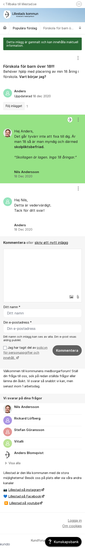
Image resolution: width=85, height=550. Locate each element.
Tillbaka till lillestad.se (20, 4)
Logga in (75, 520)
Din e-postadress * (17, 322)
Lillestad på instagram (24, 490)
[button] (71, 296)
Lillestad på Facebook (24, 496)
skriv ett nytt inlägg (51, 242)
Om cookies (72, 526)
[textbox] (42, 270)
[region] (42, 82)
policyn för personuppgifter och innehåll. (25, 353)
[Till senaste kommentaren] (80, 28)
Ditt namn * (11, 307)
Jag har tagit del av (25, 353)
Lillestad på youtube (24, 503)
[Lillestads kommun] (5, 27)
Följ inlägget (14, 106)
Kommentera (67, 350)
